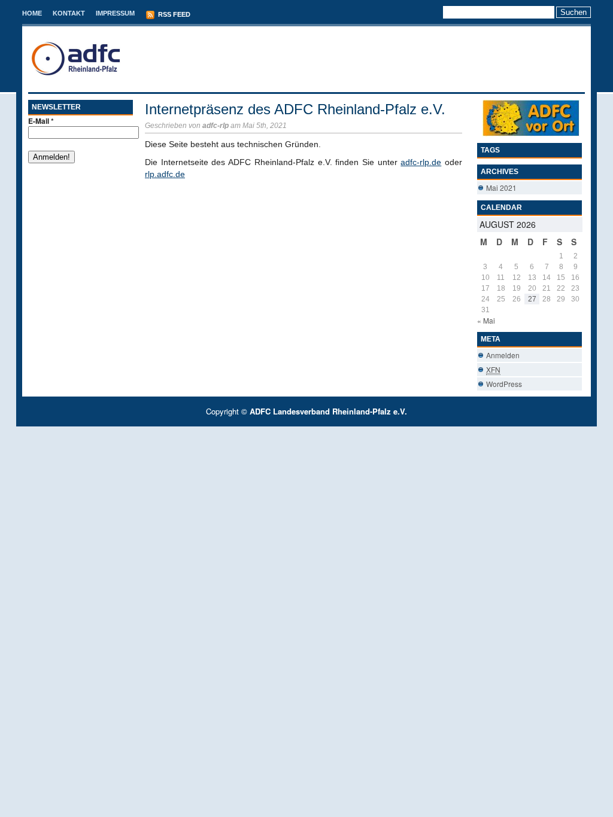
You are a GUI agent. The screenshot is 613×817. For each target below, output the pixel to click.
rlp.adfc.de (165, 174)
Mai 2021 (501, 187)
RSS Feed (173, 14)
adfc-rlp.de (420, 162)
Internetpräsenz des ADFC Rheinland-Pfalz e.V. (295, 109)
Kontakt (69, 13)
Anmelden (503, 355)
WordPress (504, 384)
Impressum (115, 13)
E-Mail (41, 120)
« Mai (486, 320)
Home (32, 13)
